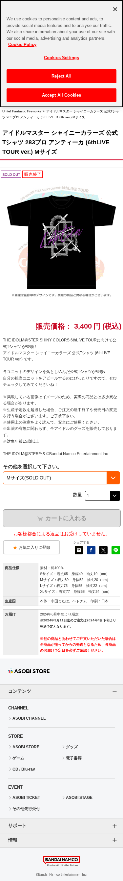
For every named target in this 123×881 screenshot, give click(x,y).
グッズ (72, 747)
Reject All (61, 76)
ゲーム (18, 758)
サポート (17, 825)
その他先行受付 (26, 808)
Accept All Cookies (61, 95)
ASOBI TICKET (26, 797)
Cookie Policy (22, 44)
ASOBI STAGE (79, 797)
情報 (12, 840)
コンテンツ (19, 691)
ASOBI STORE (25, 747)
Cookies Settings (61, 57)
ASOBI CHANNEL (29, 718)
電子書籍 (74, 758)
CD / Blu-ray (23, 769)
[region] (61, 53)
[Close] (115, 9)
